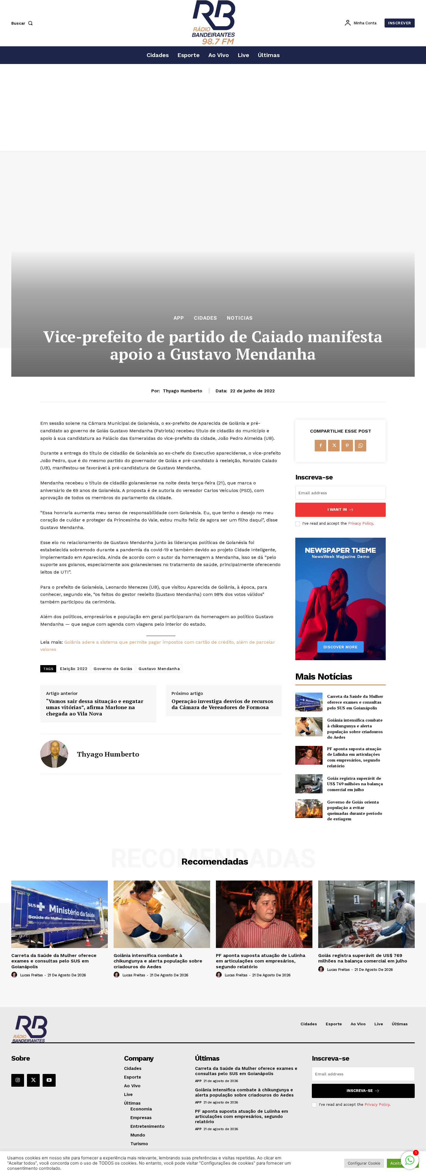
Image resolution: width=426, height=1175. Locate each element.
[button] (23, 23)
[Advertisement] (213, 107)
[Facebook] (320, 445)
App (179, 318)
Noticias (240, 318)
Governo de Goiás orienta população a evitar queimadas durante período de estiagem (354, 810)
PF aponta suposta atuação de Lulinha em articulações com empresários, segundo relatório (354, 757)
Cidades (205, 318)
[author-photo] (15, 975)
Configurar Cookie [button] (364, 1163)
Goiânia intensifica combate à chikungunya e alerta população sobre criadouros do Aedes (355, 728)
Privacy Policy (360, 523)
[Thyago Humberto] (54, 754)
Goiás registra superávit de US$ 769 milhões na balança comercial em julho (355, 783)
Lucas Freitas (31, 975)
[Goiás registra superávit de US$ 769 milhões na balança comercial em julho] (308, 783)
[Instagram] (17, 1080)
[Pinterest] (347, 445)
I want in (337, 509)
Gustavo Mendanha (159, 668)
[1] (409, 1163)
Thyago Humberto (182, 391)
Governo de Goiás (113, 668)
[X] (334, 445)
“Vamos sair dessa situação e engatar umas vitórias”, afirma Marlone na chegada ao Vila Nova (94, 707)
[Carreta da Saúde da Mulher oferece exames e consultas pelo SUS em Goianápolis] (308, 702)
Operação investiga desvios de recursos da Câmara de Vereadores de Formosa (222, 704)
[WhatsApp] (360, 445)
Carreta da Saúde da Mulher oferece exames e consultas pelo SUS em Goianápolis (355, 701)
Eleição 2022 (73, 668)
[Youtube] (49, 1080)
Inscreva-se (360, 1090)
